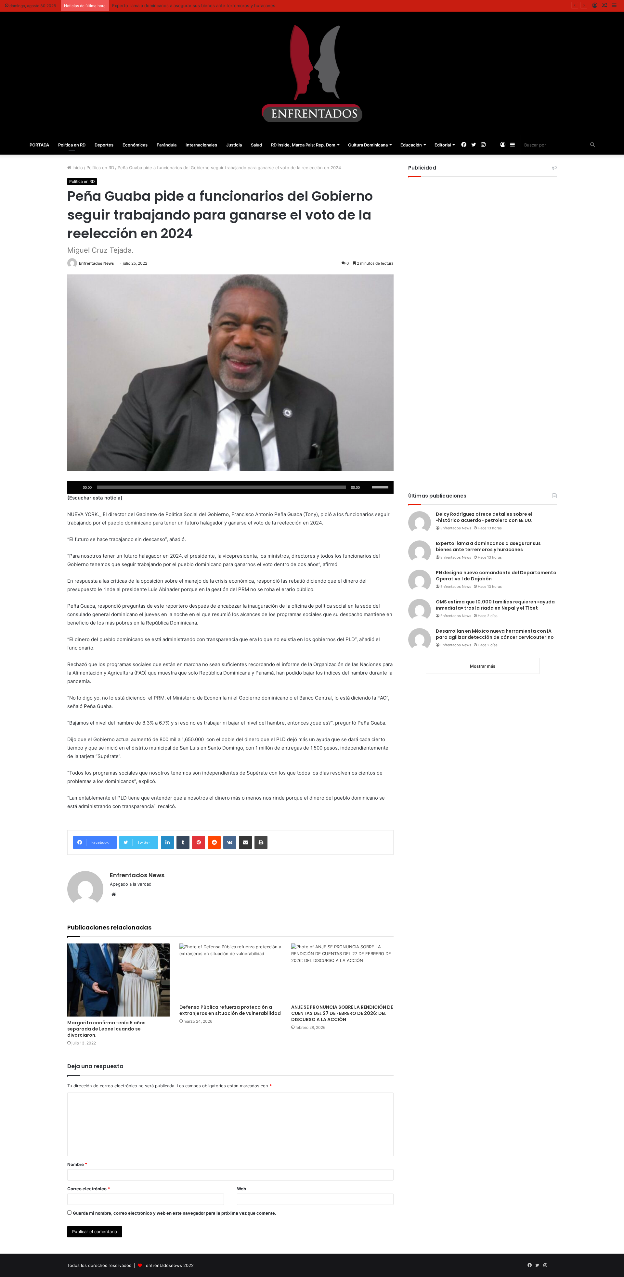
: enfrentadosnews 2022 (168, 1265)
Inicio (77, 167)
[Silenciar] (367, 487)
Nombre (77, 1164)
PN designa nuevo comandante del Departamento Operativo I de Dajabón (496, 575)
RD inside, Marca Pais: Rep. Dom (303, 144)
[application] (230, 487)
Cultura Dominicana (368, 144)
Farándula (166, 144)
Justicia (234, 144)
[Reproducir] (75, 487)
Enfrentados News (96, 263)
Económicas (135, 144)
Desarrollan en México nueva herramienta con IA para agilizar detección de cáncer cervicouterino (495, 634)
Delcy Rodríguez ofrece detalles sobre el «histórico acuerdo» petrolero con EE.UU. (484, 517)
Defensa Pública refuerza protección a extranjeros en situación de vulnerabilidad (230, 1010)
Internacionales (201, 144)
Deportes (104, 144)
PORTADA (39, 144)
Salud (256, 144)
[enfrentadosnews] (312, 73)
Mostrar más (482, 666)
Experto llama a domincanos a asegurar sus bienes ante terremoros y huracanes (193, 5)
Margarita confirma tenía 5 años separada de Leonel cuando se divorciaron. (106, 1028)
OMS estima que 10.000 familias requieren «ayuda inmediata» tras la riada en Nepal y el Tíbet (495, 605)
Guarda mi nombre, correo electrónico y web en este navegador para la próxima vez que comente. (174, 1213)
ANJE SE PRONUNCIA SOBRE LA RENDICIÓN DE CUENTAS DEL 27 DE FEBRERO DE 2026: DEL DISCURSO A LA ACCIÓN (342, 1013)
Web (241, 1188)
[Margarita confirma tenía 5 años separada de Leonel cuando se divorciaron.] (118, 980)
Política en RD (71, 144)
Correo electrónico (88, 1188)
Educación (411, 144)
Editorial (443, 144)
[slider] (381, 486)
